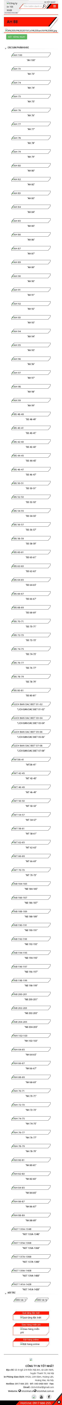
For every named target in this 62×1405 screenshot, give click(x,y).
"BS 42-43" (31, 447)
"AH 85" (31, 226)
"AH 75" (31, 101)
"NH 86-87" (31, 1206)
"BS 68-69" (31, 612)
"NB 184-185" (31, 889)
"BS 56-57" (31, 529)
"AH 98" (31, 391)
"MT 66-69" (31, 861)
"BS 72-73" (31, 640)
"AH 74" (31, 88)
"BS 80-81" (31, 695)
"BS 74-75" (31, 654)
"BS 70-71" (31, 626)
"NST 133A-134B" (31, 1234)
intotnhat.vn (28, 1391)
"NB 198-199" (31, 985)
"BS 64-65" (31, 585)
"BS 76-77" (31, 668)
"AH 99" (31, 405)
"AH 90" (31, 281)
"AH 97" (31, 378)
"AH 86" (31, 239)
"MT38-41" (31, 764)
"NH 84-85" (31, 1193)
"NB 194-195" (31, 958)
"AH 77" (31, 129)
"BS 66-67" (31, 599)
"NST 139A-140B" (31, 1275)
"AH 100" (31, 60)
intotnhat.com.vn (45, 1391)
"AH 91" (31, 295)
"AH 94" (31, 336)
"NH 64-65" (31, 1054)
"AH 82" (31, 184)
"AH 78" (31, 143)
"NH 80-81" (31, 1165)
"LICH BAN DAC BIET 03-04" (31, 723)
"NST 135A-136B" (31, 1248)
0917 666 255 (21, 1383)
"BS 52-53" (31, 502)
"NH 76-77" (31, 1137)
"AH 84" (31, 212)
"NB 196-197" (31, 971)
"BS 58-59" (31, 543)
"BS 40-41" (31, 433)
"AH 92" (31, 309)
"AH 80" (31, 170)
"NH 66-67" (31, 1068)
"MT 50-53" (31, 806)
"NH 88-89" (31, 1220)
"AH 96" (31, 364)
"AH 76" (31, 115)
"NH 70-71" (31, 1096)
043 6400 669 (41, 1383)
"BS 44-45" (31, 460)
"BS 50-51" (31, 488)
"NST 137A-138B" (31, 1262)
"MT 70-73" (31, 875)
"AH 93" (31, 322)
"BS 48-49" (31, 419)
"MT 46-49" (31, 792)
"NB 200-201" (31, 999)
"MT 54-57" (31, 820)
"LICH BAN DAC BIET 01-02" (31, 709)
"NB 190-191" (31, 930)
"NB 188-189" (31, 916)
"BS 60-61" (31, 557)
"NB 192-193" (31, 944)
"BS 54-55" (31, 516)
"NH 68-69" (31, 1082)
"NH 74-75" (31, 1123)
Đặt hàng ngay (16, 36)
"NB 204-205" (31, 1027)
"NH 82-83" (31, 1179)
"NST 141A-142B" (31, 1289)
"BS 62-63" (31, 571)
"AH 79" (31, 157)
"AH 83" (31, 198)
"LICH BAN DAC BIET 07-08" (31, 750)
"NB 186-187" (31, 902)
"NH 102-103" (31, 1040)
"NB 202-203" (31, 1013)
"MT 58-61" (31, 833)
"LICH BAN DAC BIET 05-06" (31, 737)
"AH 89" (31, 267)
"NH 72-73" (31, 1110)
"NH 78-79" (31, 1151)
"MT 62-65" (31, 847)
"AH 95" (31, 350)
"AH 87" (31, 253)
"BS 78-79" (31, 681)
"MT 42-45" (31, 778)
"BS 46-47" (31, 474)
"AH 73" (31, 74)
